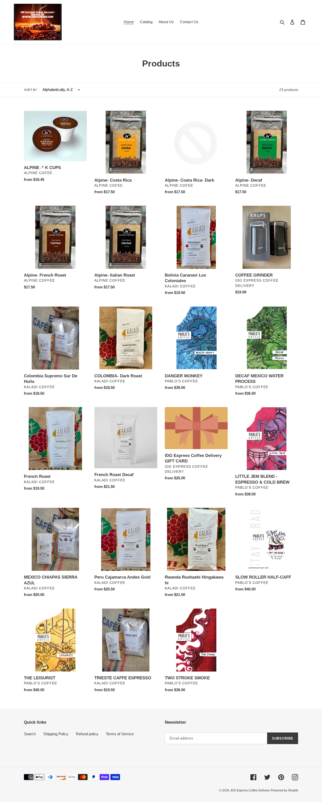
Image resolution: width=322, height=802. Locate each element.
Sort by (30, 90)
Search (30, 734)
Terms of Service (120, 734)
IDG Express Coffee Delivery (250, 790)
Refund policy (87, 734)
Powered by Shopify (284, 790)
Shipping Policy (55, 734)
